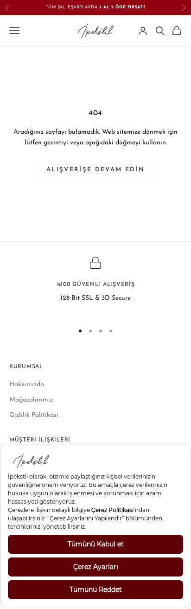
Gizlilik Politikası (33, 415)
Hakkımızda (26, 384)
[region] (95, 286)
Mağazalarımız (31, 399)
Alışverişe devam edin (95, 170)
